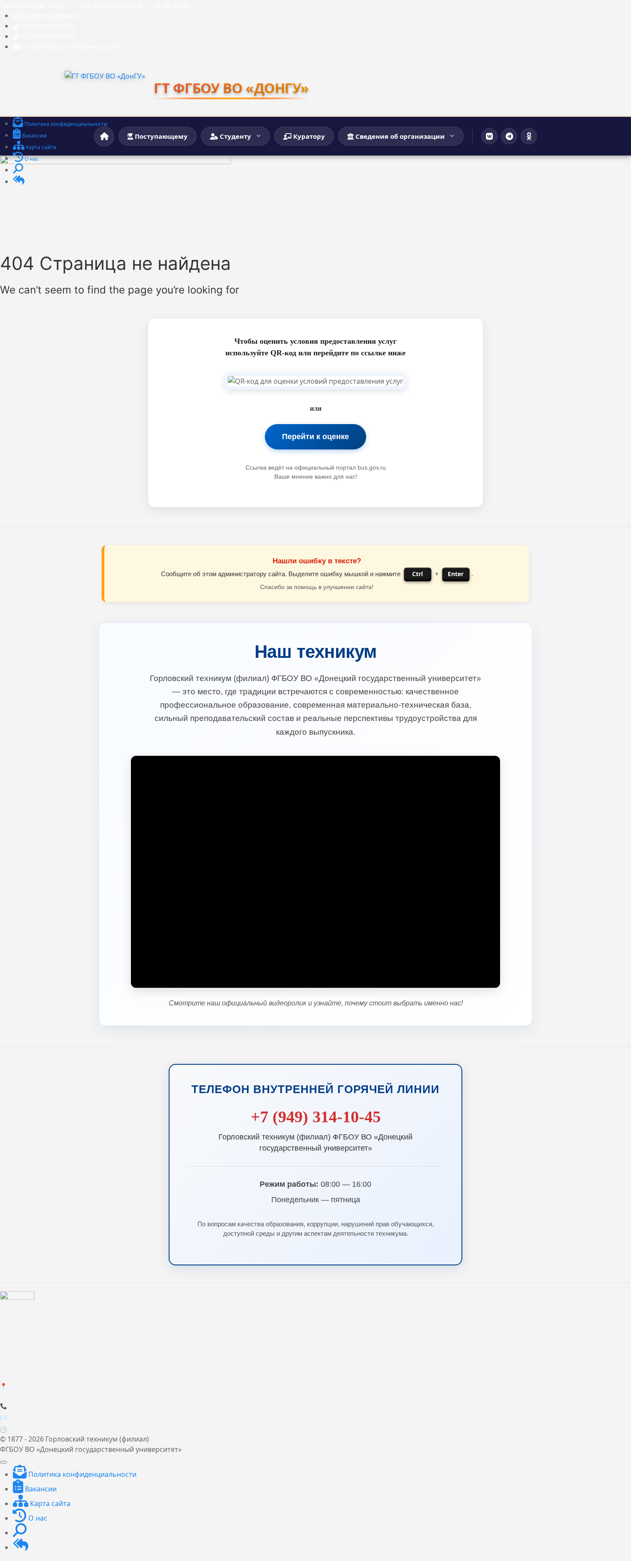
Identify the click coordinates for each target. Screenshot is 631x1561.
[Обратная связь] (18, 182)
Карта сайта (49, 1503)
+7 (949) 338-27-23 (35, 1406)
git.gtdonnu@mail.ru (40, 1417)
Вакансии (40, 1489)
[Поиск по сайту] (18, 170)
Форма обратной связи (34, 1363)
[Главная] (104, 136)
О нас (8, 1376)
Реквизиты (16, 1350)
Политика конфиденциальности (47, 1336)
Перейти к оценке (315, 436)
